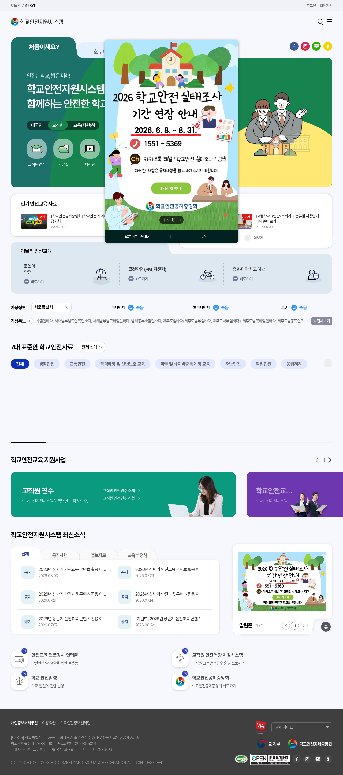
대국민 (36, 125)
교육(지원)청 (84, 125)
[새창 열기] (261, 727)
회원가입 (326, 5)
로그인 (311, 5)
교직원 (60, 125)
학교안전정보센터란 (75, 723)
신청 (119, 498)
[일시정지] (30, 321)
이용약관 (48, 723)
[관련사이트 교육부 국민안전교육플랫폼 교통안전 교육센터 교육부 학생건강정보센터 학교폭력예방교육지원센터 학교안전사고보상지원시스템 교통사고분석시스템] (301, 727)
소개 (119, 490)
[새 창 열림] (171, 135)
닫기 (205, 236)
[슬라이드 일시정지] (295, 626)
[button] (316, 460)
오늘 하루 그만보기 (137, 236)
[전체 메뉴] (329, 21)
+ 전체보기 (322, 322)
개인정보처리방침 (24, 723)
